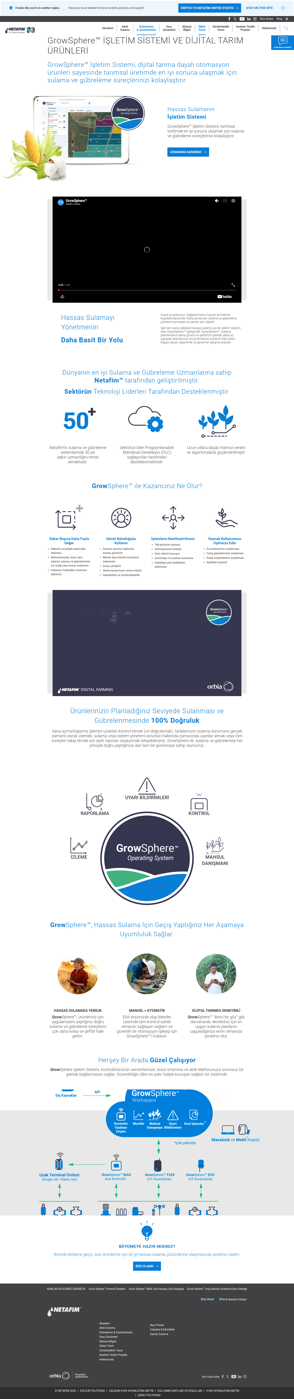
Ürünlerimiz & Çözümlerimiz (116, 1332)
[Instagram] (254, 19)
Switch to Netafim (207, 8)
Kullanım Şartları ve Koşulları (180, 1390)
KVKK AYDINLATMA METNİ (222, 1390)
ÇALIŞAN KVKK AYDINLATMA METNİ (131, 1390)
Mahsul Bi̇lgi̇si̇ (107, 1341)
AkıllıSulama (125, 28)
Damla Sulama (159, 1334)
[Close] (283, 8)
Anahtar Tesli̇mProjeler (245, 28)
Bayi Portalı (157, 1325)
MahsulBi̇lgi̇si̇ (186, 28)
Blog (279, 18)
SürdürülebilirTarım (221, 28)
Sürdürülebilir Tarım (111, 1350)
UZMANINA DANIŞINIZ (185, 152)
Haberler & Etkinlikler (162, 1329)
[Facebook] (228, 19)
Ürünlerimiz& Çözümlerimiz (146, 28)
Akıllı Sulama (107, 1327)
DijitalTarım (202, 28)
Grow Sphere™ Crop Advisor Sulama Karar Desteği (217, 1288)
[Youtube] (241, 18)
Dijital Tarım (106, 1345)
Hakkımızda (269, 28)
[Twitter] (234, 19)
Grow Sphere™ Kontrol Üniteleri (107, 1288)
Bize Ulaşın (266, 18)
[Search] (286, 28)
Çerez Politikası (149, 1395)
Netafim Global (237, 1299)
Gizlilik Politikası (92, 1390)
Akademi (107, 28)
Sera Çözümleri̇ (108, 1336)
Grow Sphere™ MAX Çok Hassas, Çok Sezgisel (156, 1288)
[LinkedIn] (248, 19)
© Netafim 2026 (65, 1390)
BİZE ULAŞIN (144, 1266)
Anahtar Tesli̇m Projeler (113, 1354)
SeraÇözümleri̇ (169, 28)
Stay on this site (259, 8)
